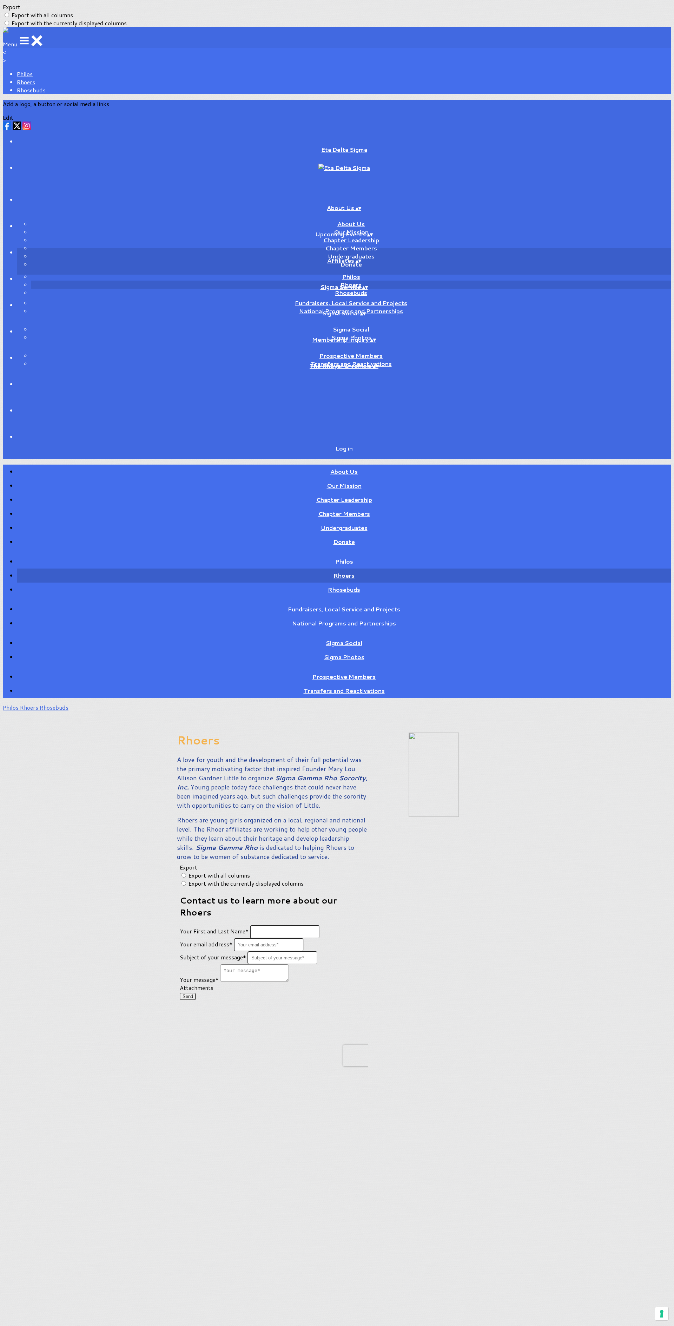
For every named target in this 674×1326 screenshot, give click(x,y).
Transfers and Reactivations (344, 691)
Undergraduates (344, 528)
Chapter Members (351, 248)
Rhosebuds (31, 90)
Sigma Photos (344, 657)
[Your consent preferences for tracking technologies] (661, 1313)
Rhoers (26, 82)
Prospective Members (351, 356)
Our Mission (344, 485)
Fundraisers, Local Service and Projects (351, 303)
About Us (351, 224)
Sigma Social (351, 329)
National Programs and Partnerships (344, 623)
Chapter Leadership (351, 240)
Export (11, 7)
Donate (344, 542)
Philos (25, 74)
